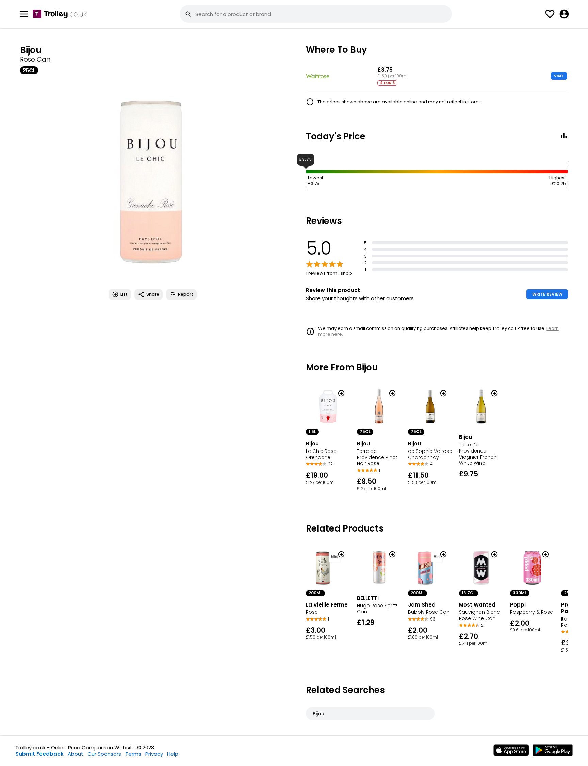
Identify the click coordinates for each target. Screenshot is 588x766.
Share (152, 294)
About (75, 753)
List (124, 294)
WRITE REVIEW (547, 294)
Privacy (154, 753)
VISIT (559, 75)
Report (185, 294)
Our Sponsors (104, 753)
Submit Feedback (39, 753)
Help (172, 753)
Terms (133, 753)
